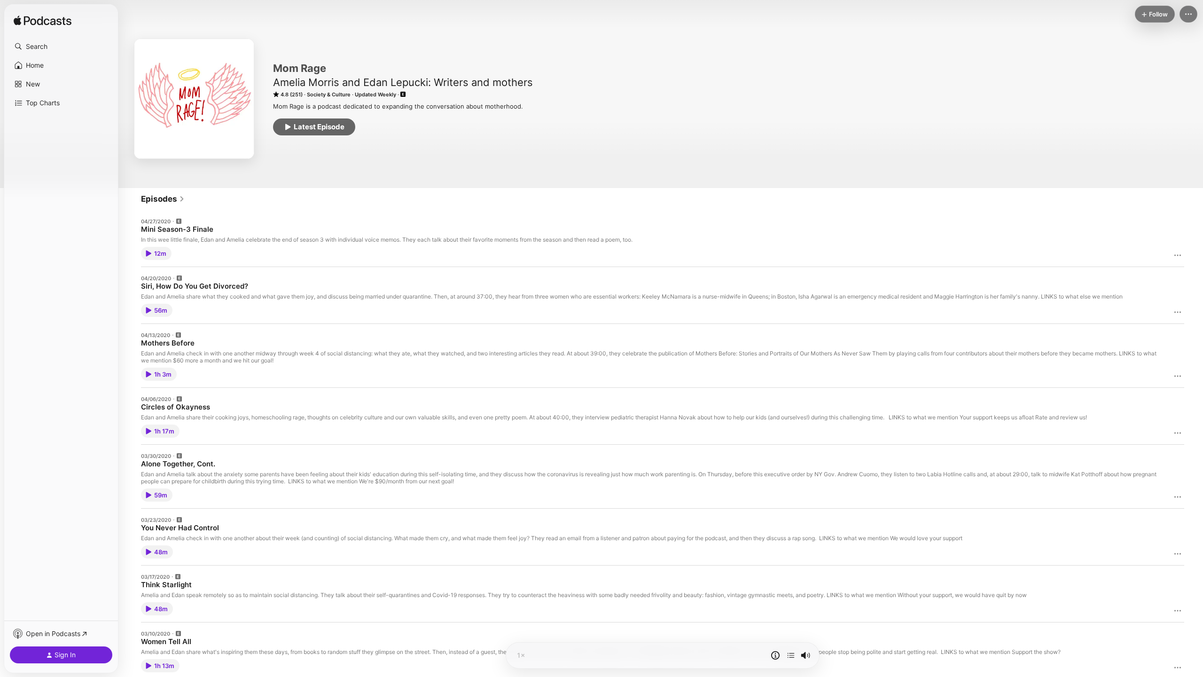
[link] (163, 199)
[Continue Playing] (791, 655)
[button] (61, 47)
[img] (42, 21)
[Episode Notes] (775, 655)
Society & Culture (329, 94)
